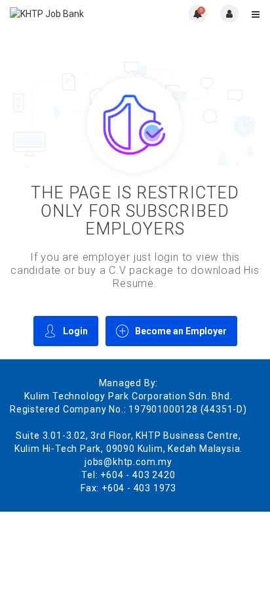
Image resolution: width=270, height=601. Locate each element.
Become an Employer (181, 331)
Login (75, 331)
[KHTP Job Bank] (72, 13)
